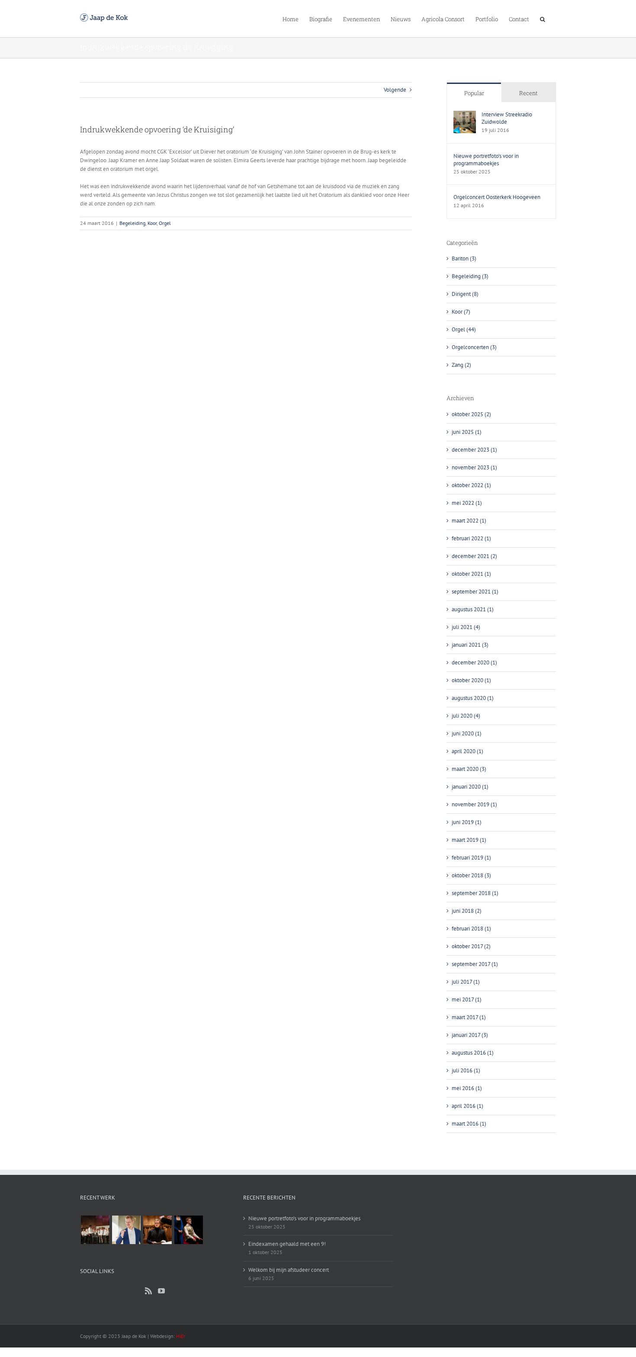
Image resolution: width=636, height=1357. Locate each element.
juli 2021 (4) (466, 627)
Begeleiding (132, 223)
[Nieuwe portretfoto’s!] (126, 1229)
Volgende (395, 89)
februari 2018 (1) (471, 928)
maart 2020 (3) (469, 769)
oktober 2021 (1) (471, 573)
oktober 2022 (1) (471, 485)
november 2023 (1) (474, 467)
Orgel (165, 223)
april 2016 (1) (467, 1106)
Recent (528, 93)
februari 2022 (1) (471, 538)
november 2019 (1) (474, 804)
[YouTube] (161, 1290)
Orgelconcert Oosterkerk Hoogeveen (496, 197)
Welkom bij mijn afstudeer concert (288, 1270)
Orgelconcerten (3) (474, 347)
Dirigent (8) (465, 294)
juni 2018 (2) (467, 910)
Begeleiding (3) (470, 276)
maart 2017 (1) (469, 1017)
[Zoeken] (542, 18)
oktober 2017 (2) (471, 946)
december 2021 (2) (474, 556)
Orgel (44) (464, 329)
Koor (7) (461, 311)
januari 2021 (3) (470, 644)
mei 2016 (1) (467, 1088)
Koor (152, 223)
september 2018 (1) (475, 893)
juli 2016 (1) (466, 1070)
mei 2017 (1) (467, 999)
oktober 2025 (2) (471, 414)
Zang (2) (461, 365)
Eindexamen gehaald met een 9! (287, 1244)
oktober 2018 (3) (471, 875)
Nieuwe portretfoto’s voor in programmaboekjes (486, 159)
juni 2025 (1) (467, 432)
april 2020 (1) (467, 751)
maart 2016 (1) (469, 1123)
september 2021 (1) (475, 591)
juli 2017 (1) (466, 981)
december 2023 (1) (474, 449)
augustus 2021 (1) (473, 609)
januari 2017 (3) (470, 1035)
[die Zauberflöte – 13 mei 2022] (188, 1229)
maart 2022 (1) (469, 520)
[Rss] (148, 1290)
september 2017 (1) (475, 964)
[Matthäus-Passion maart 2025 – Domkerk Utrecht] (157, 1229)
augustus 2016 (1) (473, 1052)
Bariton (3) (464, 258)
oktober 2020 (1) (471, 680)
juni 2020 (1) (467, 733)
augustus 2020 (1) (473, 698)
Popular (474, 93)
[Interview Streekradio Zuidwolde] (464, 115)
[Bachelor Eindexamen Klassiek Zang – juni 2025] (95, 1229)
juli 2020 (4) (466, 715)
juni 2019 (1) (467, 822)
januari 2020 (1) (470, 786)
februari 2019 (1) (471, 857)
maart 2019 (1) (469, 840)
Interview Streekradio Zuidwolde (507, 118)
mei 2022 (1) (467, 503)
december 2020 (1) (474, 662)
